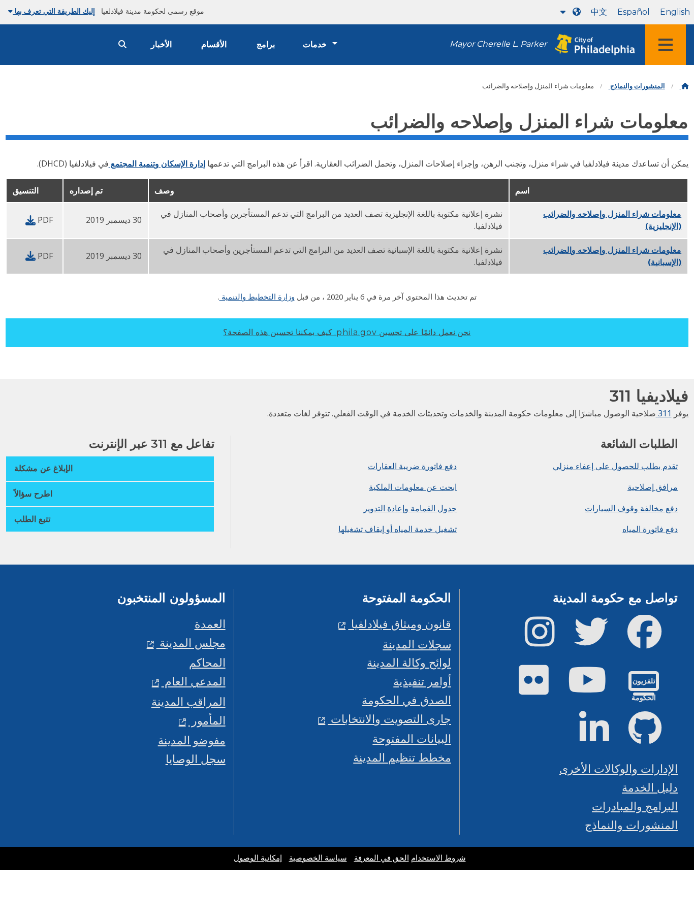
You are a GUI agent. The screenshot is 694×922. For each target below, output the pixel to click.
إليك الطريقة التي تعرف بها (54, 11)
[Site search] (122, 44)
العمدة (210, 624)
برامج (266, 44)
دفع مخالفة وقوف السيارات (631, 508)
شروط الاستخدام (438, 858)
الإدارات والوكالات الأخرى (618, 768)
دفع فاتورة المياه (650, 529)
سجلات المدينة (417, 644)
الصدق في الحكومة (406, 700)
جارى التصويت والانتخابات (389, 719)
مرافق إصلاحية (652, 486)
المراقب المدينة (188, 701)
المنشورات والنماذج (637, 86)
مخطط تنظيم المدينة (402, 757)
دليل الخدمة (650, 787)
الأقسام (214, 44)
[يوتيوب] (595, 688)
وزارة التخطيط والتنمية (257, 296)
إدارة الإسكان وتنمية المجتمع (157, 163)
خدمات (315, 44)
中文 (599, 12)
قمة (666, 869)
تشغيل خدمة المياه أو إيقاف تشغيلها (397, 529)
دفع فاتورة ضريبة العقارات (412, 466)
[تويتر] (599, 640)
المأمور (207, 720)
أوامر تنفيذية (422, 681)
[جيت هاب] (653, 736)
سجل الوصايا (196, 759)
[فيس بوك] (652, 640)
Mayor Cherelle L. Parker (498, 44)
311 (664, 413)
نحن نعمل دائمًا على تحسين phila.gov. (346, 332)
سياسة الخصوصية (318, 858)
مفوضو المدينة (192, 740)
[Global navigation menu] (665, 44)
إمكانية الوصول (258, 858)
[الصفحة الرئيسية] (684, 86)
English (675, 12)
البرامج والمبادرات (635, 806)
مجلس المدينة (191, 642)
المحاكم (207, 662)
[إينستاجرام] (548, 640)
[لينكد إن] (602, 736)
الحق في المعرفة (381, 858)
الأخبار (161, 44)
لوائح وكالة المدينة (409, 662)
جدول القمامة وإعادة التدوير (410, 508)
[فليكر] (542, 688)
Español (633, 12)
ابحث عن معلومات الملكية (413, 486)
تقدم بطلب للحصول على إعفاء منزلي (615, 466)
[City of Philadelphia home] (592, 45)
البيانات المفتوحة (411, 738)
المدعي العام (194, 681)
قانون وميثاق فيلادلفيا (399, 624)
